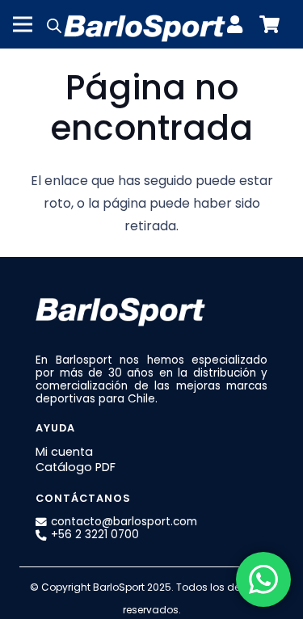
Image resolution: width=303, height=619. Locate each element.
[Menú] (22, 24)
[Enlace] (238, 24)
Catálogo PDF (76, 467)
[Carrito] (269, 24)
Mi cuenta (64, 452)
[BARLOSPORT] (144, 24)
